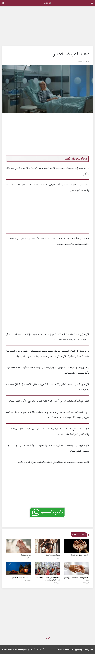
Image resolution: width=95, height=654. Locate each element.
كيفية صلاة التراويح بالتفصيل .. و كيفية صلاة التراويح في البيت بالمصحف (48, 579)
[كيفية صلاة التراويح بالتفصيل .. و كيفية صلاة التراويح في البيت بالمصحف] (47, 568)
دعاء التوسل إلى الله (26, 555)
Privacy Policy (7, 649)
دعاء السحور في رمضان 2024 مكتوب (21, 578)
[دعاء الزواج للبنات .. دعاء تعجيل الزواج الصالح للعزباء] (76, 568)
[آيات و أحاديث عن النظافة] (47, 546)
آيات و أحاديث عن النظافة (53, 555)
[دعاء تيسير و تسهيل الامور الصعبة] (76, 546)
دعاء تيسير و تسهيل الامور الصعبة (80, 555)
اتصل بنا (28, 649)
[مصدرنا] (47, 3)
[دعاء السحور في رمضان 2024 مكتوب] (18, 568)
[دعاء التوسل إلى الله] (18, 546)
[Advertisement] (47, 25)
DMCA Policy (19, 649)
